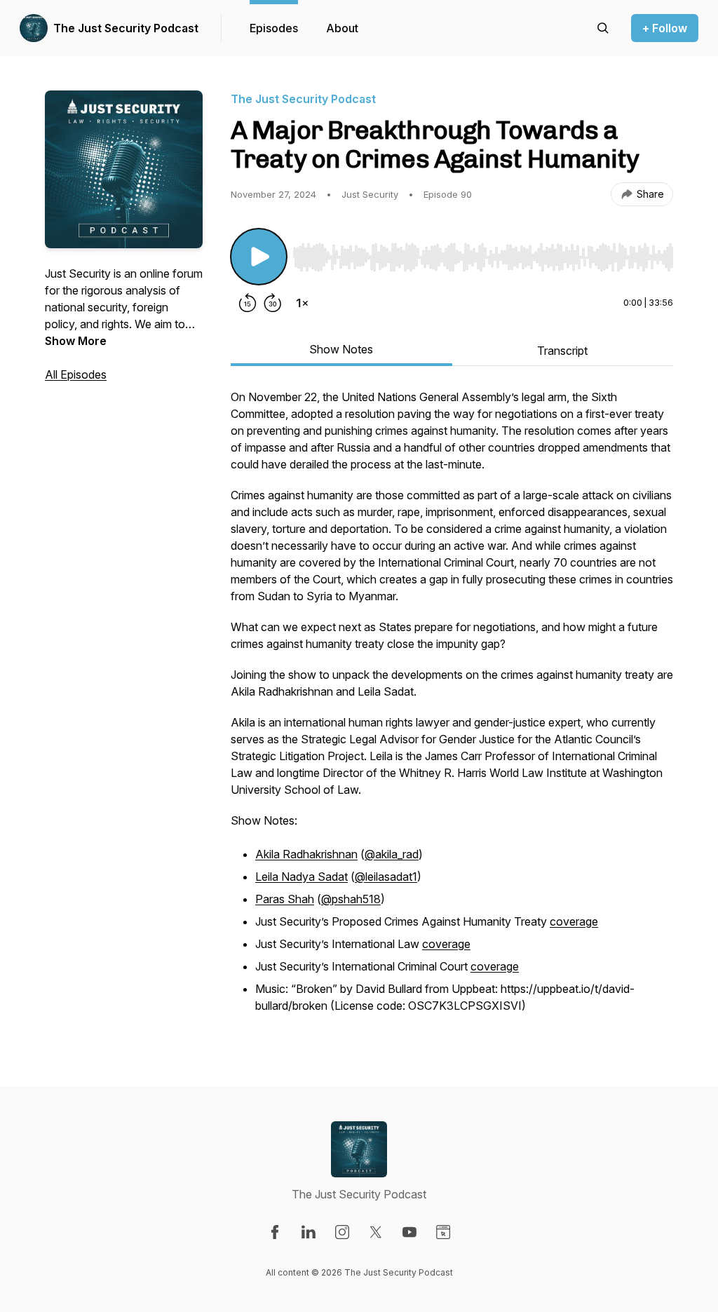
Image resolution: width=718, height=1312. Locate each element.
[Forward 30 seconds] (273, 303)
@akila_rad (392, 854)
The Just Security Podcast (125, 28)
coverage (574, 921)
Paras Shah (284, 899)
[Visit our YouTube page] (409, 1232)
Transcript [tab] (562, 351)
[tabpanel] (452, 709)
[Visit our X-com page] (376, 1232)
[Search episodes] (603, 28)
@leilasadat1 (386, 877)
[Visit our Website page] (443, 1232)
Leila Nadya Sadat (301, 877)
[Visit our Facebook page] (275, 1232)
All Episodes (76, 374)
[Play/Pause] (259, 257)
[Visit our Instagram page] (342, 1232)
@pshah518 (351, 899)
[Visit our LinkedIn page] (309, 1232)
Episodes (274, 28)
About (342, 28)
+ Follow (664, 28)
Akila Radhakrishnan (306, 854)
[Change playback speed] (302, 303)
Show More (76, 341)
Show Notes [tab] (341, 349)
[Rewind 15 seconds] (247, 303)
